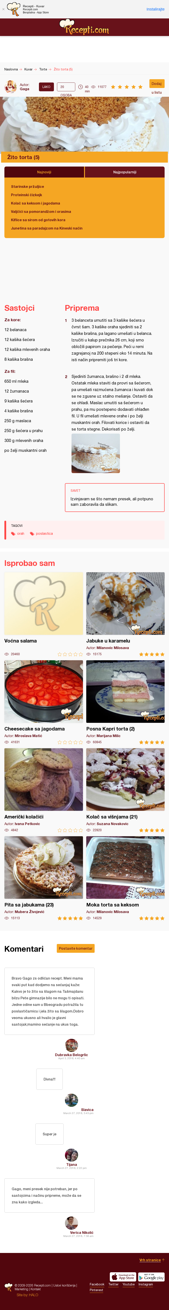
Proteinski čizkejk (26, 195)
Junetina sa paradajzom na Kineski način (47, 228)
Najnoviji (44, 172)
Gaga (24, 89)
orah (20, 533)
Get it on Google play (151, 1276)
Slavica (87, 1109)
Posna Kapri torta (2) (125, 702)
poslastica (44, 533)
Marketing (21, 1289)
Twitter (113, 1284)
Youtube (129, 1284)
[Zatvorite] (3, 9)
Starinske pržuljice (27, 186)
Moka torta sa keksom (125, 878)
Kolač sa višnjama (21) (125, 790)
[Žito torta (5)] (113, 453)
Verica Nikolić (82, 1232)
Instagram (146, 1284)
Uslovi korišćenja (64, 1285)
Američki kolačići (43, 790)
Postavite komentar (75, 948)
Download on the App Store (123, 1276)
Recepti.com (84, 27)
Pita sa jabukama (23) (43, 878)
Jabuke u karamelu (125, 614)
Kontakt (36, 1289)
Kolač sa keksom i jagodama (35, 203)
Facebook (97, 1284)
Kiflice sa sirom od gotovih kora (38, 220)
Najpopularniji (124, 172)
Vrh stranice (150, 1260)
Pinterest (96, 1290)
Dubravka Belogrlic (71, 1055)
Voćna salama (43, 614)
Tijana (71, 1164)
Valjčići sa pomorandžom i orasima (41, 211)
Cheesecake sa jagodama (43, 702)
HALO (33, 1295)
